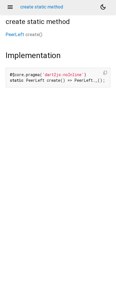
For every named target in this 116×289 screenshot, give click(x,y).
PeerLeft (15, 34)
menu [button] (10, 7)
